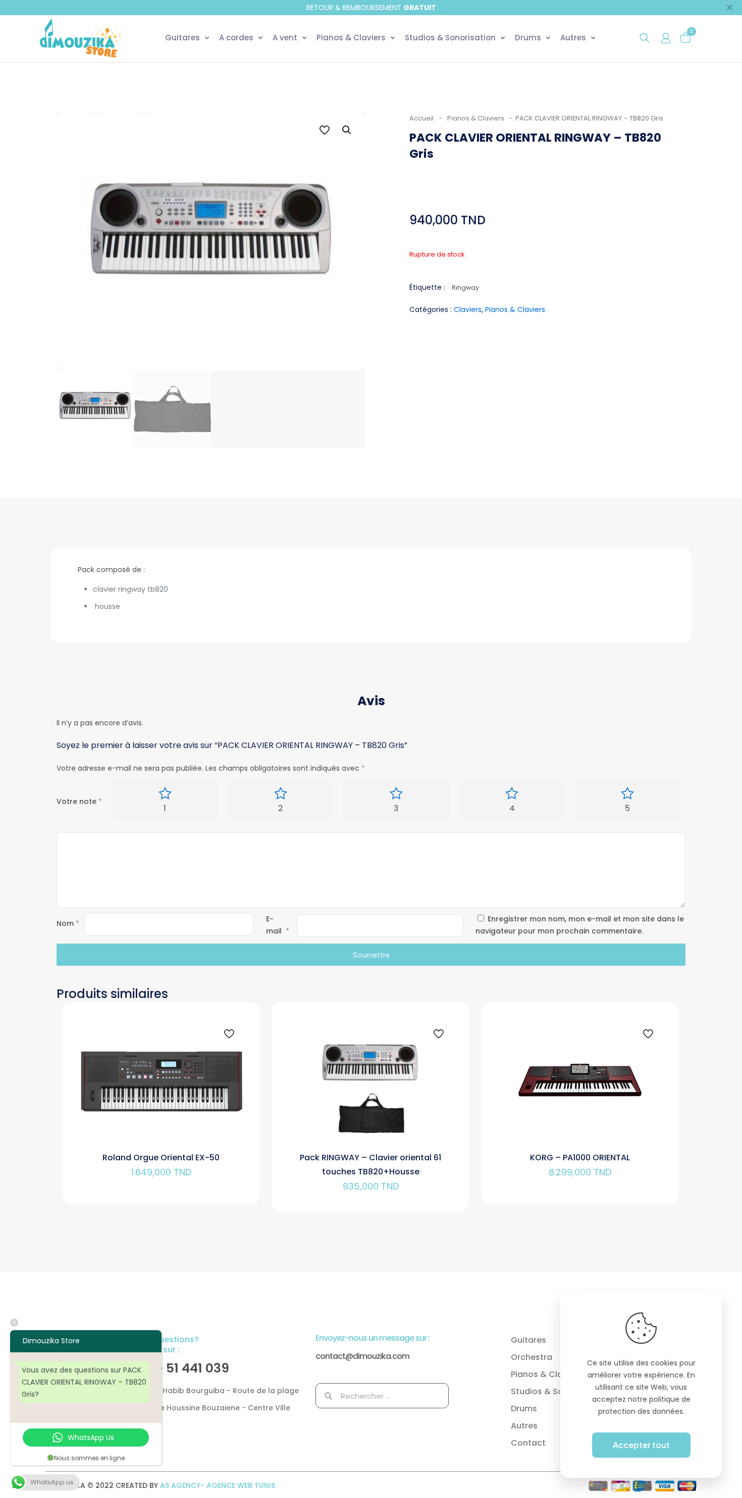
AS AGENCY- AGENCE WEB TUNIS (217, 1485)
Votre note (79, 801)
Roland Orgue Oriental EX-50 (161, 1157)
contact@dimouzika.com (362, 1356)
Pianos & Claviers (475, 118)
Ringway (465, 287)
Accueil (421, 118)
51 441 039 (197, 1368)
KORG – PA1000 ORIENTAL (580, 1157)
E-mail (277, 925)
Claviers (468, 309)
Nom (68, 923)
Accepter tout (641, 1445)
